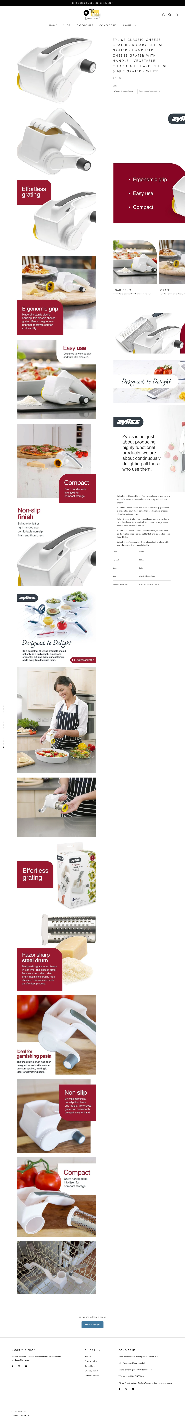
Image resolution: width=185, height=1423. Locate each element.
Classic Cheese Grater (124, 91)
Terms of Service (92, 1375)
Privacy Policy (91, 1361)
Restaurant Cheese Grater (150, 91)
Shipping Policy (91, 1370)
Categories (85, 25)
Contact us (108, 25)
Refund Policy (90, 1365)
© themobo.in (19, 1411)
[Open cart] (176, 14)
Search (88, 1356)
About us (129, 25)
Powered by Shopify (20, 1415)
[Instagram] (19, 1366)
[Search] (169, 14)
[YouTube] (26, 1366)
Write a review (92, 1324)
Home (53, 25)
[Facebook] (13, 1366)
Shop (67, 25)
